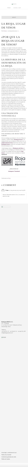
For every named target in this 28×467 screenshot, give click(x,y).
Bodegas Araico (18, 139)
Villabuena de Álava (18, 148)
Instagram (11, 171)
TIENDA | (9, 7)
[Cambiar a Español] (14, 4)
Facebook (17, 171)
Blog (9, 178)
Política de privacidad (6, 454)
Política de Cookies (5, 459)
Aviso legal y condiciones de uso (8, 452)
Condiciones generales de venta (8, 457)
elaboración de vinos (7, 142)
